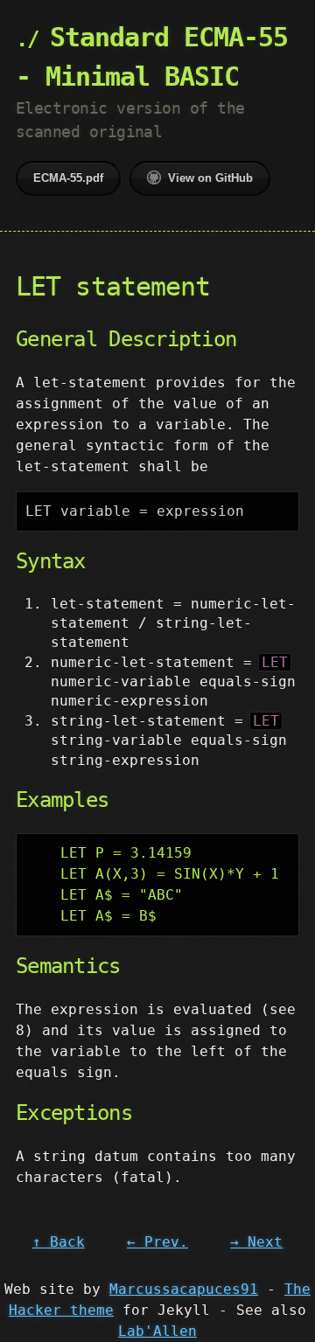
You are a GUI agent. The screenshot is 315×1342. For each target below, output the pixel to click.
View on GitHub (210, 177)
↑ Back (58, 1242)
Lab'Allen (157, 1331)
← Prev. (157, 1242)
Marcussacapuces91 (183, 1289)
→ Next (256, 1242)
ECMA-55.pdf (68, 177)
